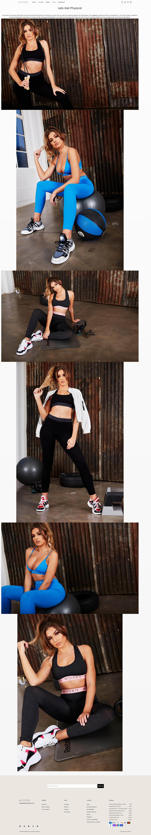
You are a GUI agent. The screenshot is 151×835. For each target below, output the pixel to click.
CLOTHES (40, 2)
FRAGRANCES (61, 2)
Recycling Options (92, 807)
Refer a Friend (45, 807)
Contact (66, 804)
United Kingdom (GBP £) (125, 831)
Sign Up (100, 786)
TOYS (53, 2)
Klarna (88, 814)
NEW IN (34, 2)
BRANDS (48, 2)
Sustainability (90, 809)
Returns (66, 807)
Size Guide (67, 812)
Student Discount (91, 812)
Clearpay (89, 817)
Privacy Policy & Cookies (93, 822)
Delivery (66, 809)
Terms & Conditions (92, 819)
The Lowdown (45, 809)
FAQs (88, 804)
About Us (44, 804)
